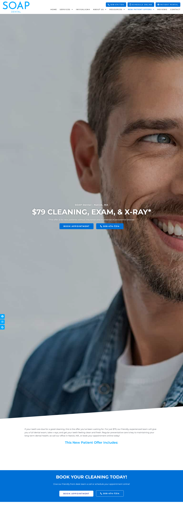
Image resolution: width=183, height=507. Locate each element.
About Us (98, 9)
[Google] (2, 327)
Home (54, 9)
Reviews (162, 9)
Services (65, 9)
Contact (175, 9)
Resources (115, 9)
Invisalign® (83, 9)
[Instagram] (2, 321)
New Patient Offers (140, 9)
